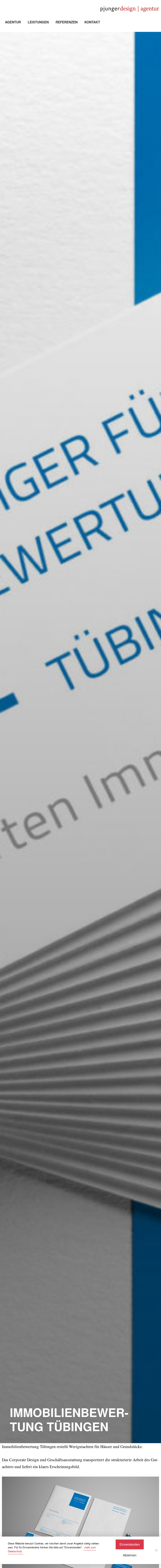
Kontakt (92, 22)
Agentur (13, 22)
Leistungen (38, 22)
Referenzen (67, 22)
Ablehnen (129, 1555)
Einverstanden (130, 1544)
